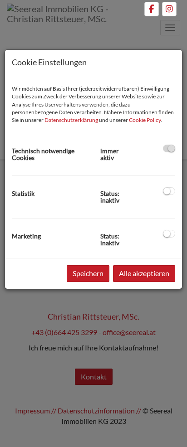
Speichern (88, 273)
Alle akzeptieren (144, 273)
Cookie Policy (145, 120)
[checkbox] (169, 148)
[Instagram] (169, 9)
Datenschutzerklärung (71, 120)
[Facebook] (151, 9)
